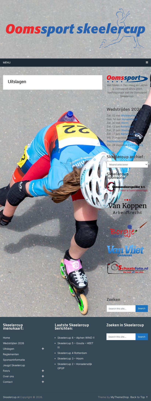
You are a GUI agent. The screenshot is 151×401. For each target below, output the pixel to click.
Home (6, 337)
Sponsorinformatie (14, 359)
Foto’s (6, 370)
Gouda (125, 130)
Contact (8, 381)
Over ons (8, 376)
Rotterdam (127, 126)
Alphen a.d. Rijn (130, 133)
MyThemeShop (120, 397)
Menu (6, 62)
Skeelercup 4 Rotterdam (72, 352)
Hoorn (124, 122)
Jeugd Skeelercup (14, 365)
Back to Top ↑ (139, 397)
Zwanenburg (135, 144)
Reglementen (11, 354)
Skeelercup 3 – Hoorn (70, 358)
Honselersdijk (130, 119)
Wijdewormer (129, 115)
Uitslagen (8, 348)
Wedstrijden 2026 (13, 343)
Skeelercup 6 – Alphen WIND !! (75, 337)
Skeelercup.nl (11, 397)
